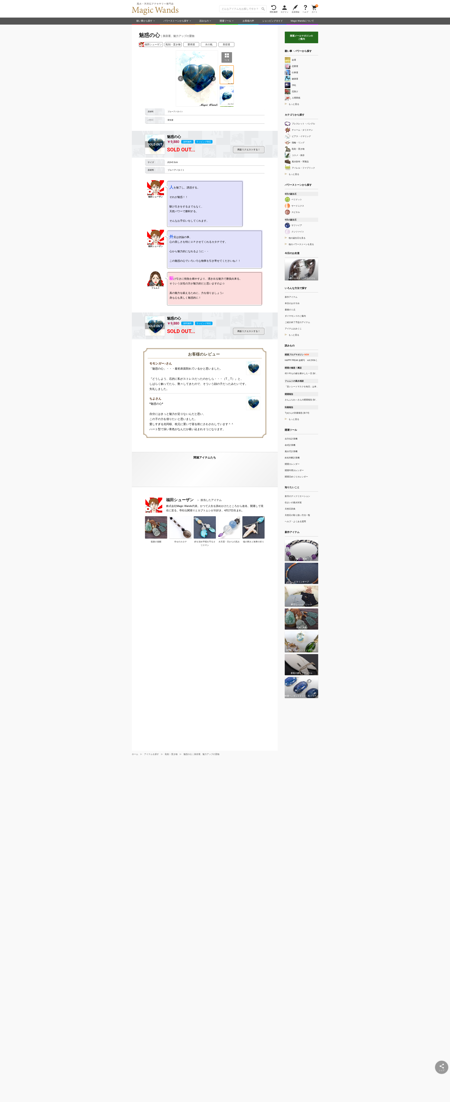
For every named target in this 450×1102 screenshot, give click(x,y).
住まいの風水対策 (293, 502)
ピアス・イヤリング (301, 136)
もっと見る (294, 104)
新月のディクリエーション (297, 496)
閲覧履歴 (274, 12)
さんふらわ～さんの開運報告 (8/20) (301, 400)
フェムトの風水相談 (294, 381)
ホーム (135, 754)
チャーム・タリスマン (302, 130)
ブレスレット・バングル (303, 123)
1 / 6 (227, 60)
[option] (197, 78)
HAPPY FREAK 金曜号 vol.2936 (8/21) (301, 360)
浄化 (294, 85)
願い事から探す (144, 20)
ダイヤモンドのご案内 (295, 316)
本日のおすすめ (292, 303)
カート (314, 9)
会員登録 (295, 12)
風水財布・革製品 (300, 161)
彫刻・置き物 (173, 44)
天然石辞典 (290, 509)
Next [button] (213, 78)
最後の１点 (290, 309)
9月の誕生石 (291, 220)
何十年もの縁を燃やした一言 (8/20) (301, 373)
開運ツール (225, 20)
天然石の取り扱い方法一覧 (297, 515)
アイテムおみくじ (293, 328)
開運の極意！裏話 (293, 368)
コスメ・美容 (298, 155)
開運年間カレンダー (294, 470)
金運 (294, 60)
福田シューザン (153, 44)
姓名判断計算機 (292, 458)
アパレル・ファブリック (303, 168)
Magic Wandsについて (302, 20)
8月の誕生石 (291, 194)
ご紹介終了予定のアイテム (297, 322)
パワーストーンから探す (176, 20)
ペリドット (296, 199)
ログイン (284, 12)
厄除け (295, 91)
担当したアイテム (211, 500)
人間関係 (296, 98)
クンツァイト (297, 231)
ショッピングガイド (272, 20)
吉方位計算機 (291, 439)
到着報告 (289, 407)
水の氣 (209, 44)
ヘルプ (305, 12)
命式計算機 (290, 445)
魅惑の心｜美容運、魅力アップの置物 (201, 754)
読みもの (204, 20)
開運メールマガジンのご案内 (301, 37)
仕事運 (295, 72)
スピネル (295, 212)
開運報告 (289, 394)
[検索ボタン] (263, 8)
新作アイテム (291, 297)
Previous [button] (181, 78)
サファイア (296, 225)
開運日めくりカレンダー (296, 476)
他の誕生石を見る (297, 238)
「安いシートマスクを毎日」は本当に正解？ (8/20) (301, 386)
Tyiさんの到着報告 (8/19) (297, 413)
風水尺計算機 (291, 451)
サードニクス (297, 206)
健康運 (295, 79)
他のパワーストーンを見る (301, 244)
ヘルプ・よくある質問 (295, 521)
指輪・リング (298, 142)
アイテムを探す (151, 754)
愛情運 (191, 44)
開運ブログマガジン (297, 354)
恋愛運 (295, 66)
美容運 (226, 44)
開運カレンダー (292, 464)
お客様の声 (248, 20)
